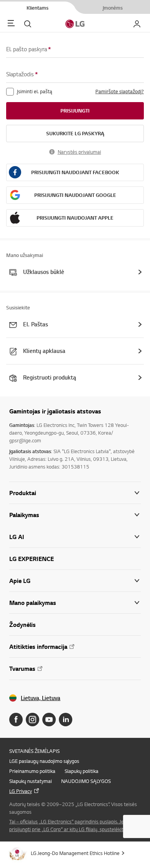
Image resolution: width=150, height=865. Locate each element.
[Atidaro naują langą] (16, 719)
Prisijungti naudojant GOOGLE (75, 194)
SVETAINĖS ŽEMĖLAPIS (34, 750)
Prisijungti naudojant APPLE (75, 217)
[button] (75, 515)
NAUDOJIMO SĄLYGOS (86, 781)
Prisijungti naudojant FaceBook (75, 172)
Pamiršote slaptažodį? (119, 91)
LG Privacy (20, 791)
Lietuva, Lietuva (40, 698)
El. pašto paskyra (28, 49)
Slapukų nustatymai (30, 781)
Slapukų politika (81, 771)
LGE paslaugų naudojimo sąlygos (44, 761)
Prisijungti (75, 110)
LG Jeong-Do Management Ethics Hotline (75, 853)
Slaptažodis (22, 74)
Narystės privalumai (79, 151)
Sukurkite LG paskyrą (75, 133)
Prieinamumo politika (32, 771)
